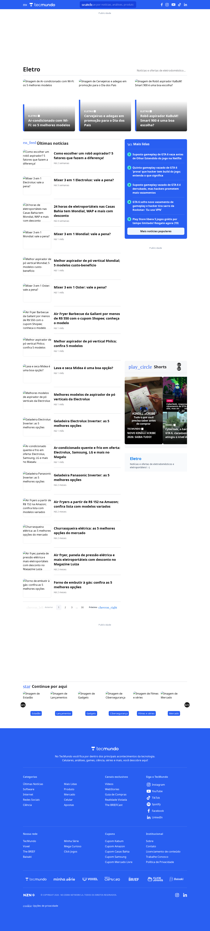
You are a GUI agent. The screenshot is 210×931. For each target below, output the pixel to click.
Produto (69, 789)
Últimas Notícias (33, 784)
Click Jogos (70, 851)
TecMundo (29, 841)
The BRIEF (29, 851)
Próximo (103, 607)
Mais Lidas (70, 784)
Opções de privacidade (40, 905)
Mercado (69, 794)
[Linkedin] (185, 895)
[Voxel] (90, 879)
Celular (68, 799)
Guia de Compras (115, 794)
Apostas (69, 805)
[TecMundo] (36, 879)
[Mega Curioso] (112, 879)
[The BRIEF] (133, 879)
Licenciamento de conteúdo (163, 851)
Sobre (149, 841)
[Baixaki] (176, 879)
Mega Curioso (72, 846)
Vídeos (109, 784)
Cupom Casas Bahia (117, 851)
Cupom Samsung (115, 857)
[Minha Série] (64, 879)
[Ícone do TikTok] (179, 4)
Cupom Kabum (114, 841)
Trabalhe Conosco (157, 857)
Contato (151, 846)
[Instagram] (177, 895)
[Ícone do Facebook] (162, 4)
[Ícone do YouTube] (173, 4)
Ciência (27, 805)
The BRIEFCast (114, 805)
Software (28, 789)
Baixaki (27, 857)
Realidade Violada (116, 799)
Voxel (26, 846)
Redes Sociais (31, 799)
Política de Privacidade (160, 862)
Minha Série (71, 841)
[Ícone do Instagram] (167, 4)
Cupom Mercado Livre (118, 862)
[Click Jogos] (155, 879)
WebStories (112, 789)
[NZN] (29, 895)
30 (82, 607)
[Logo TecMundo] (42, 5)
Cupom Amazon (115, 846)
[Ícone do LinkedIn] (185, 4)
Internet (28, 794)
